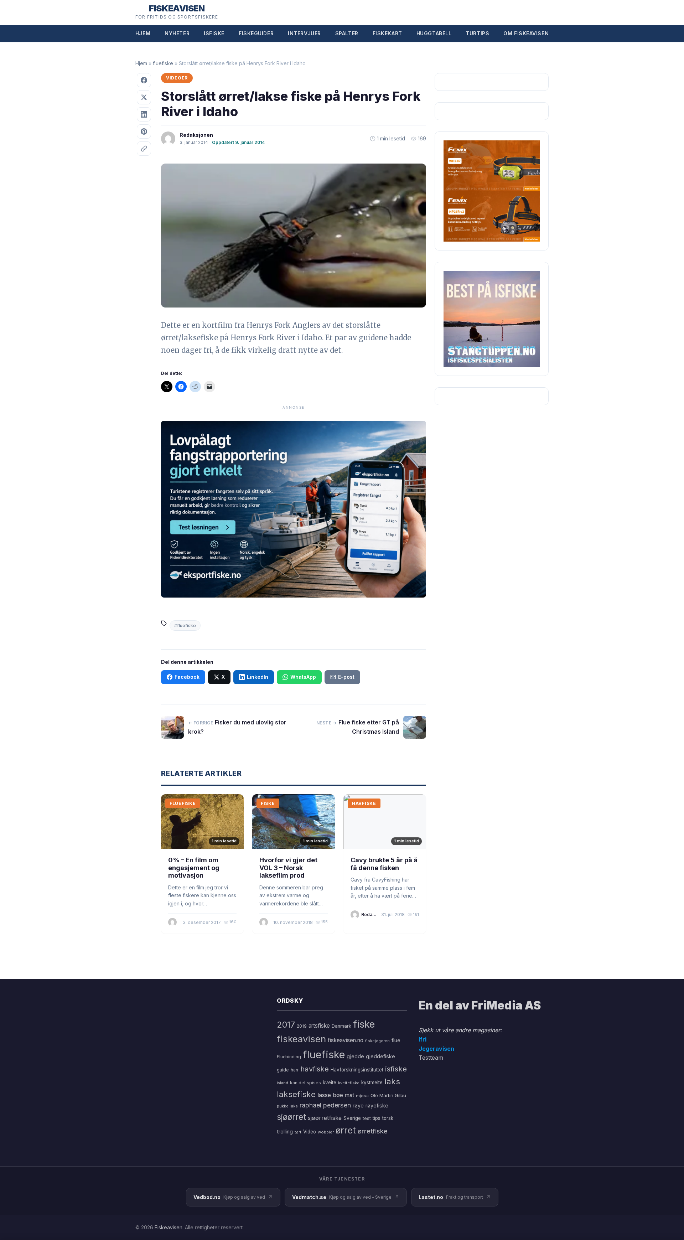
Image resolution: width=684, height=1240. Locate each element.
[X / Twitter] (144, 97)
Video (309, 1132)
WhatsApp (303, 677)
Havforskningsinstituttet (357, 1070)
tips (376, 1118)
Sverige (352, 1118)
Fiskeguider (256, 33)
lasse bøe (330, 1095)
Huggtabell (434, 33)
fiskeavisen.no (345, 1040)
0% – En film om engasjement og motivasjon (193, 867)
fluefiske (163, 63)
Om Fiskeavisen (526, 33)
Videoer (177, 78)
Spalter (346, 33)
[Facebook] (144, 80)
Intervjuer (304, 33)
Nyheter (177, 33)
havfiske (314, 1068)
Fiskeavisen (168, 1227)
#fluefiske (185, 625)
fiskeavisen (301, 1038)
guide (283, 1070)
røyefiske (377, 1105)
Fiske (268, 803)
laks (392, 1081)
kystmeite (372, 1082)
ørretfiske (373, 1131)
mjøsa (362, 1095)
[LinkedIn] (144, 114)
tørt (298, 1132)
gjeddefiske (380, 1056)
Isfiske (214, 33)
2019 (302, 1026)
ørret (346, 1130)
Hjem (142, 33)
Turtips (477, 33)
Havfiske (364, 803)
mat (349, 1095)
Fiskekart (387, 33)
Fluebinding (289, 1056)
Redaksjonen (196, 135)
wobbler (326, 1132)
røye (358, 1105)
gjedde (355, 1056)
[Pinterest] (144, 131)
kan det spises (305, 1082)
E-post (346, 677)
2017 (286, 1024)
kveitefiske (348, 1082)
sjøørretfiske (325, 1117)
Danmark (341, 1026)
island (282, 1083)
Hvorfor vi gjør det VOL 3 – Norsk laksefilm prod (288, 867)
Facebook (187, 677)
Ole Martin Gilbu (388, 1095)
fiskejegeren (377, 1040)
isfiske (396, 1068)
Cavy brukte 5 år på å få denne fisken (384, 864)
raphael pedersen (325, 1105)
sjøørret (291, 1117)
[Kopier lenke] (144, 148)
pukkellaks (287, 1106)
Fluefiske (183, 803)
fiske (364, 1024)
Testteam (431, 1057)
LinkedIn (257, 677)
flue (396, 1040)
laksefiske (296, 1094)
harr (295, 1070)
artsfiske (319, 1025)
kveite (329, 1082)
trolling (285, 1131)
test (367, 1118)
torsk (387, 1118)
